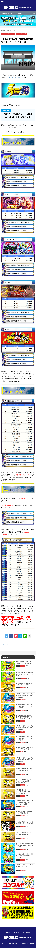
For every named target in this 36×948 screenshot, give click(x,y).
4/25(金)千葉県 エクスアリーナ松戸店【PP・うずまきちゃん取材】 (24, 706)
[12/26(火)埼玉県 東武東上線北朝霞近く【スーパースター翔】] (20, 636)
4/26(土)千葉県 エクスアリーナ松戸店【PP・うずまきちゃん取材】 (24, 695)
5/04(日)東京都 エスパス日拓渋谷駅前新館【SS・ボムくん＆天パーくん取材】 (24, 716)
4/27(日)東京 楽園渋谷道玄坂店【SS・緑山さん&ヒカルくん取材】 (24, 845)
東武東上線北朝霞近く (16, 77)
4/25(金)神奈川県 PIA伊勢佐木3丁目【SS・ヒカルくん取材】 (24, 674)
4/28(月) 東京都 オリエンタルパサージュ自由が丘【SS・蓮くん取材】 (24, 791)
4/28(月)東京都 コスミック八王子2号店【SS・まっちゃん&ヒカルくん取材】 (24, 802)
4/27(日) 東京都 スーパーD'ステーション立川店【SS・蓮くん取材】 (24, 781)
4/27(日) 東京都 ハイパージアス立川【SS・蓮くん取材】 (24, 834)
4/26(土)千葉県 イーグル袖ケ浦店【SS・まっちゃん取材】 (24, 866)
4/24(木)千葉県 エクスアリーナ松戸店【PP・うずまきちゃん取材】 (24, 727)
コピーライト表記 (26, 932)
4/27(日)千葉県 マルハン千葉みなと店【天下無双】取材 (24, 822)
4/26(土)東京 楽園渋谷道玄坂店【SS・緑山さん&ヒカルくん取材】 (24, 855)
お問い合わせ (15, 932)
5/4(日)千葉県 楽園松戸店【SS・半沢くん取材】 (24, 684)
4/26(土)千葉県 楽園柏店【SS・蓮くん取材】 (24, 812)
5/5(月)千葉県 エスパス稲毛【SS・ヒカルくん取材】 (24, 662)
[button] (18, 20)
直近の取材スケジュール (8, 13)
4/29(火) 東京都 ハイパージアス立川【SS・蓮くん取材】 (24, 770)
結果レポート (21, 13)
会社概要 (8, 932)
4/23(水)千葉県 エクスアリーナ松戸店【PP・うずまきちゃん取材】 (24, 738)
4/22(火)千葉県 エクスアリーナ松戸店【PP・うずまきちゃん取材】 (24, 759)
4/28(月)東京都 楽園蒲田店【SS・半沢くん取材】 (24, 748)
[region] (18, 20)
